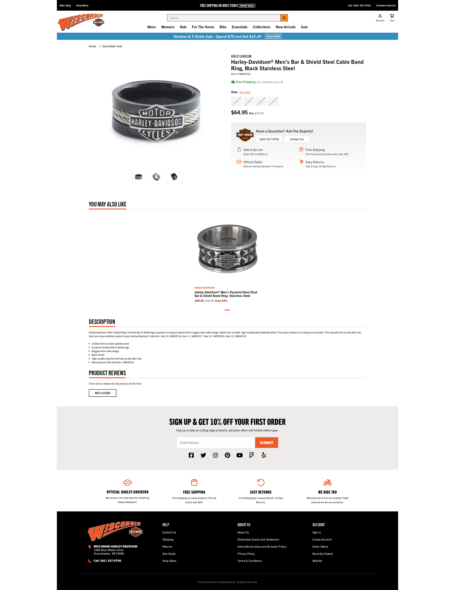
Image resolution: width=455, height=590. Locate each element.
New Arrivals (286, 27)
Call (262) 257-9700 (359, 5)
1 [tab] (227, 310)
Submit (266, 442)
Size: (241, 92)
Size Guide (245, 92)
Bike (223, 27)
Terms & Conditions (249, 560)
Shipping (167, 539)
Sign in (316, 532)
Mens (151, 27)
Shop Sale (247, 5)
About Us (243, 532)
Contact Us (297, 139)
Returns (167, 546)
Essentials (240, 27)
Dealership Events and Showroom (258, 539)
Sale (304, 27)
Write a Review (102, 393)
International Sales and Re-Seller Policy (261, 546)
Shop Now (273, 36)
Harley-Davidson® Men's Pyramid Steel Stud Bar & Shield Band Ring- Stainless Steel (226, 294)
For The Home (203, 27)
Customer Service (385, 5)
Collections (262, 27)
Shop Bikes (82, 5)
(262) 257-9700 (269, 139)
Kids (183, 27)
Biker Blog (65, 5)
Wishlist (317, 560)
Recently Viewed (322, 553)
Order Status (320, 546)
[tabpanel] (227, 257)
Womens (168, 27)
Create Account (322, 539)
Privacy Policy (246, 553)
